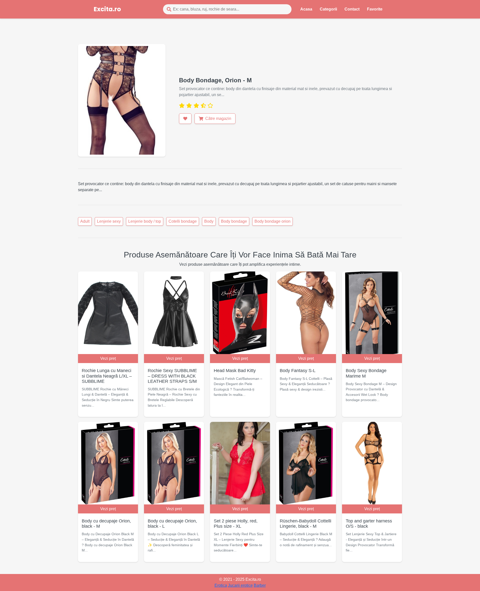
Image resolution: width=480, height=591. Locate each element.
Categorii (328, 9)
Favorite (374, 9)
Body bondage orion (272, 221)
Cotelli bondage (182, 221)
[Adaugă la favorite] (185, 118)
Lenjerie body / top (144, 221)
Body (209, 221)
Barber (260, 585)
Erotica (220, 585)
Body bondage (234, 221)
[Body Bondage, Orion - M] (122, 100)
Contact (352, 9)
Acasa (306, 9)
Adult (85, 221)
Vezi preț (108, 358)
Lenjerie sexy (109, 221)
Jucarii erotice (240, 585)
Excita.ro (107, 9)
